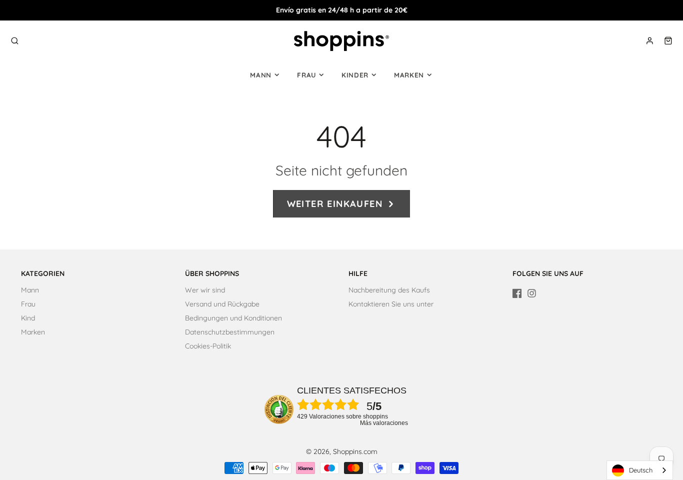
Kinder (355, 75)
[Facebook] (517, 293)
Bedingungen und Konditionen (233, 318)
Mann (261, 75)
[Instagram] (531, 293)
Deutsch (640, 470)
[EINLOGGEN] (650, 40)
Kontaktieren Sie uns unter (391, 304)
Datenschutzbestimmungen (229, 332)
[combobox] (639, 470)
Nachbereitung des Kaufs (389, 290)
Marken (409, 75)
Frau (306, 75)
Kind (28, 318)
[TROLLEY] (668, 40)
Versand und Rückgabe (222, 304)
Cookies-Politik (208, 346)
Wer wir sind (205, 290)
